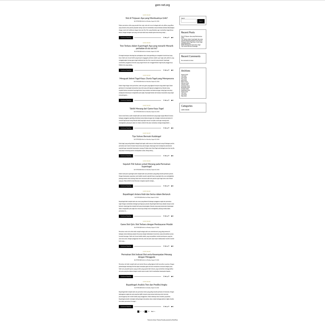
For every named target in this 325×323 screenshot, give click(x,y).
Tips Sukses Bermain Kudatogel (146, 136)
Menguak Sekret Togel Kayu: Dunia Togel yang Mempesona (147, 79)
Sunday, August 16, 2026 (153, 287)
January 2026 (184, 84)
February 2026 (185, 83)
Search (183, 18)
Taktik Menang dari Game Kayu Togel (147, 109)
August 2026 (184, 74)
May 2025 (184, 96)
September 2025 (185, 90)
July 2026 (183, 76)
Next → (153, 311)
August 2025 (184, 91)
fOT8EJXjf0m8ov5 (140, 21)
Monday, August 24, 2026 (153, 21)
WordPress (175, 320)
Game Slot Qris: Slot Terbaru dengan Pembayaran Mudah (147, 224)
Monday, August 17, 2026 (153, 227)
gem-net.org (162, 5)
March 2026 (184, 81)
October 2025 (185, 89)
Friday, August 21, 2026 (153, 197)
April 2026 (184, 80)
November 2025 (185, 87)
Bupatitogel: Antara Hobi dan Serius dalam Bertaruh (146, 194)
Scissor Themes (157, 320)
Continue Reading (126, 37)
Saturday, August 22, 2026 (153, 81)
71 (148, 311)
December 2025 (185, 86)
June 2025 (184, 94)
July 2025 (183, 93)
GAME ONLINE (146, 15)
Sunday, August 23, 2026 (153, 51)
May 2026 (184, 79)
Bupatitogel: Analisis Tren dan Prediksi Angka (146, 285)
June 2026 (184, 77)
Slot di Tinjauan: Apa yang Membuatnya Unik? (147, 18)
